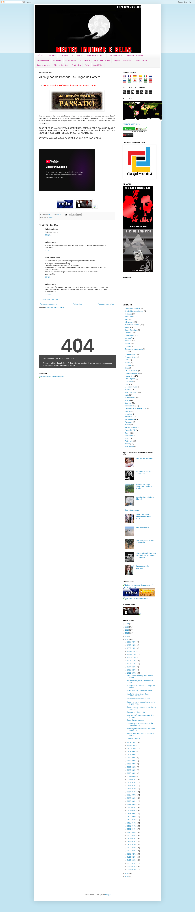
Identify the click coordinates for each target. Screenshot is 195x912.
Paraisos (128, 411)
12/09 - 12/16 (132, 651)
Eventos (128, 346)
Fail (126, 352)
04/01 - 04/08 (132, 829)
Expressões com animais (134, 349)
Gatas (127, 368)
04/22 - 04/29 (132, 820)
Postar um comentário (50, 299)
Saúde (127, 433)
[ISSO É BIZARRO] (140, 614)
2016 (127, 627)
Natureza (128, 403)
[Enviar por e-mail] (70, 214)
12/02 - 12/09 (132, 654)
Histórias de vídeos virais (136, 712)
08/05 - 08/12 (132, 773)
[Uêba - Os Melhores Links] (147, 596)
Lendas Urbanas (141, 60)
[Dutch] (151, 78)
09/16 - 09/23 (132, 755)
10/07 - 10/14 (132, 745)
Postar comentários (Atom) (54, 308)
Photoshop (129, 422)
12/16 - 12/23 (132, 648)
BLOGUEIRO (77, 55)
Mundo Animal (130, 398)
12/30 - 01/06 (132, 642)
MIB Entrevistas (43, 60)
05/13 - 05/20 (132, 810)
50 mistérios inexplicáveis (134, 311)
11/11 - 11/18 (132, 664)
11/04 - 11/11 (132, 667)
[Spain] (141, 78)
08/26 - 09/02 (132, 764)
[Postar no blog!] (72, 214)
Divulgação (129, 338)
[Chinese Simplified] (151, 82)
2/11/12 (47, 251)
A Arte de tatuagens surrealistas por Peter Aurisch (143, 516)
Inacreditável (129, 376)
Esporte (127, 344)
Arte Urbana (129, 322)
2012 (127, 639)
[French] (130, 78)
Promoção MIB (130, 430)
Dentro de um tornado (132, 510)
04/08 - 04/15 (132, 826)
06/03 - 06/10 (132, 801)
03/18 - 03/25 (132, 835)
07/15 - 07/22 (132, 783)
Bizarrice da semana (132, 325)
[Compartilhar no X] (75, 214)
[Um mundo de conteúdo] (124, 599)
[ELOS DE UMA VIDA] (138, 271)
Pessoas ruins (130, 419)
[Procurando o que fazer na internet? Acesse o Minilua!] (131, 596)
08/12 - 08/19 (132, 770)
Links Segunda (130, 379)
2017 (127, 624)
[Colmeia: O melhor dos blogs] (136, 599)
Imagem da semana (132, 373)
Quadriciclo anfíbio (133, 738)
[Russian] (125, 82)
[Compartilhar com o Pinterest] (80, 214)
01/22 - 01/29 (132, 860)
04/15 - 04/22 (132, 823)
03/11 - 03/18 (132, 838)
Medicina (128, 390)
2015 (127, 630)
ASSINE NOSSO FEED (131, 124)
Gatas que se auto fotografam (142, 567)
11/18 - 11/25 (132, 661)
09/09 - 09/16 (132, 758)
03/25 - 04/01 (132, 832)
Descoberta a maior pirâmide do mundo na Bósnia (144, 486)
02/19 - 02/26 (132, 848)
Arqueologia (129, 317)
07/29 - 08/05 (132, 776)
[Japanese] (135, 82)
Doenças (128, 341)
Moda (127, 395)
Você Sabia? (129, 446)
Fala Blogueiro (130, 354)
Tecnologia (129, 436)
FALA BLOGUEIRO (102, 60)
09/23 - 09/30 (132, 752)
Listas (127, 384)
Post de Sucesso (131, 427)
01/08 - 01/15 (132, 866)
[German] (135, 78)
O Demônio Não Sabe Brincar (135, 408)
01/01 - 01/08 (132, 869)
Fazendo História (131, 357)
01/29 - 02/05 (132, 857)
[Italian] (146, 78)
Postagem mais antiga (106, 304)
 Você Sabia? (132, 308)
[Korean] (141, 82)
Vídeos (51, 218)
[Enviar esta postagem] (66, 214)
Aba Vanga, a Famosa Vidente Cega (143, 472)
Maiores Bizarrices (61, 65)
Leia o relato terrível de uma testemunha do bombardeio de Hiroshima (146, 555)
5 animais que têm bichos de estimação (145, 541)
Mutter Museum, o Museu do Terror (139, 691)
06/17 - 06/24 (132, 795)
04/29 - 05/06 (132, 817)
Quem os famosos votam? (145, 458)
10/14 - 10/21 (132, 742)
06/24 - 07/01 (132, 792)
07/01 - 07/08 (132, 789)
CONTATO (51, 55)
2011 (127, 873)
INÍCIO (40, 55)
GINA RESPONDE (131, 371)
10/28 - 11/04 (132, 670)
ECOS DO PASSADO (135, 55)
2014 (127, 633)
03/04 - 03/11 (132, 841)
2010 (127, 876)
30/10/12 (48, 235)
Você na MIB (85, 60)
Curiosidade (129, 336)
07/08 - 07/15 (132, 786)
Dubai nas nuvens (142, 527)
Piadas (87, 65)
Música (127, 400)
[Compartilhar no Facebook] (77, 214)
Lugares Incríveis (43, 65)
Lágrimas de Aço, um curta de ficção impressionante (140, 724)
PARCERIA (63, 55)
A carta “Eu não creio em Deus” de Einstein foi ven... (139, 695)
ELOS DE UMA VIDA (96, 55)
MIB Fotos (57, 60)
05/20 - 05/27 (132, 807)
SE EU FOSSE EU (116, 55)
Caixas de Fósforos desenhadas (138, 699)
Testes (127, 438)
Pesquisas (128, 417)
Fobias (127, 363)
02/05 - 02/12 (132, 854)
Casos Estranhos (131, 330)
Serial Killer (98, 65)
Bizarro (127, 327)
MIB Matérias (70, 60)
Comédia (128, 333)
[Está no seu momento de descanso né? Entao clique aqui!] (139, 587)
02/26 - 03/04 (132, 845)
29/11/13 (48, 295)
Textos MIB (129, 441)
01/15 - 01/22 (132, 863)
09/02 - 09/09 (132, 761)
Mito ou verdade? (131, 392)
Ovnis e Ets (76, 65)
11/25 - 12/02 (132, 657)
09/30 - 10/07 (132, 748)
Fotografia (128, 365)
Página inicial (77, 304)
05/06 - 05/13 (132, 814)
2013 (127, 636)
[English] (125, 78)
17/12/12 (48, 277)
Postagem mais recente (48, 304)
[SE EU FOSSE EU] (138, 228)
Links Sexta (129, 381)
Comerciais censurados (135, 720)
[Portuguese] (130, 82)
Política (127, 425)
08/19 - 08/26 (132, 767)
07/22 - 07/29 (132, 779)
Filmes (127, 360)
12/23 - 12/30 (132, 645)
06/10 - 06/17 (132, 798)
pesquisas (128, 414)
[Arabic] (146, 82)
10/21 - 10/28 (132, 673)
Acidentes (128, 314)
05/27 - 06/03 (132, 804)
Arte (126, 319)
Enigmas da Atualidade (122, 60)
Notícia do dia (130, 406)
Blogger (108, 895)
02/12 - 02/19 (132, 851)
